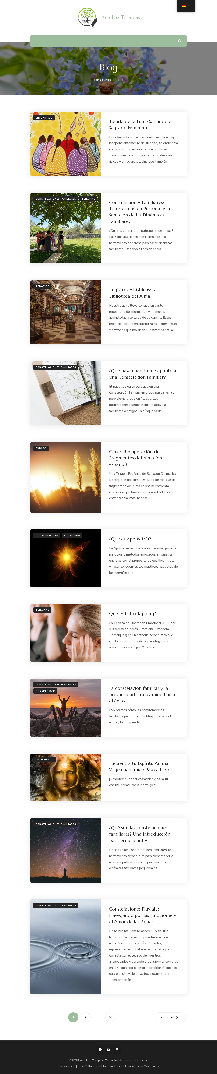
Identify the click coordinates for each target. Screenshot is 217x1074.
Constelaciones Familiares (56, 198)
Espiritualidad (47, 535)
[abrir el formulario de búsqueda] (180, 41)
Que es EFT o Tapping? (132, 613)
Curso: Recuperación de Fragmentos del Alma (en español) (135, 458)
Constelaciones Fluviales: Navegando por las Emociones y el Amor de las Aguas (142, 915)
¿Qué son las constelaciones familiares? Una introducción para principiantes (139, 834)
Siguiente (167, 1017)
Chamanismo (45, 759)
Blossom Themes (113, 1066)
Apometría (72, 535)
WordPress (151, 1066)
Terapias (88, 198)
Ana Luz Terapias (120, 17)
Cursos (41, 448)
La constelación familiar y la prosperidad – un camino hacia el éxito (142, 694)
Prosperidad (45, 691)
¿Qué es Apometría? (130, 539)
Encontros (44, 117)
